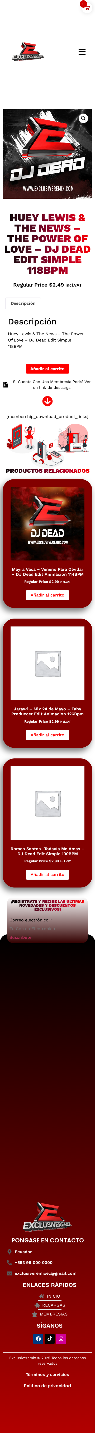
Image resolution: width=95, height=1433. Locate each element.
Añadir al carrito (47, 368)
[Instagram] (61, 1339)
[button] (83, 118)
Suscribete (20, 937)
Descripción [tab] (23, 303)
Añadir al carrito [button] (47, 595)
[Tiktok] (50, 1339)
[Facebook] (38, 1339)
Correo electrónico (31, 920)
